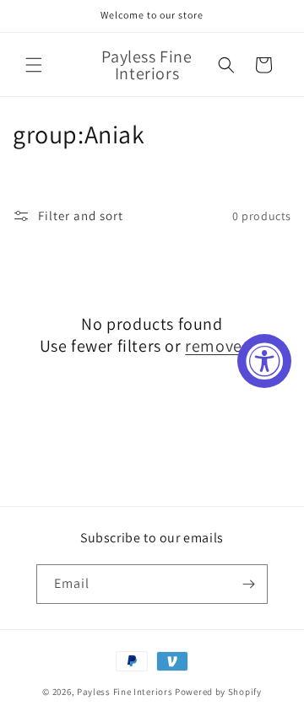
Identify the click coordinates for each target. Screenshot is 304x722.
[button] (33, 65)
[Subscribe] (248, 584)
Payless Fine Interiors (124, 692)
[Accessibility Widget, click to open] (264, 361)
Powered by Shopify (218, 692)
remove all (224, 346)
